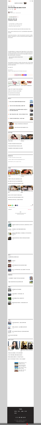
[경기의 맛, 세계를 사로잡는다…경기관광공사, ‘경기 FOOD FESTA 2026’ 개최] (9, 234)
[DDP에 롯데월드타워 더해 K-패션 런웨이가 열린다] (9, 265)
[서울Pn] (9, 1)
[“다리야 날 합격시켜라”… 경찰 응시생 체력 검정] (9, 323)
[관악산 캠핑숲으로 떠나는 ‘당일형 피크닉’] (9, 298)
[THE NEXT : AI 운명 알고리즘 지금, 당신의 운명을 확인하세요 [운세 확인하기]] (20, 75)
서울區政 (9, 286)
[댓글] (14, 9)
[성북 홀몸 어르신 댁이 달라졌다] (9, 290)
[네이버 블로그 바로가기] (25, 417)
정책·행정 (9, 222)
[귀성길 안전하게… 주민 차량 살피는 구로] (9, 294)
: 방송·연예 (10, 339)
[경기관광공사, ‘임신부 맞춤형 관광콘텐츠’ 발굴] (9, 229)
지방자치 (19, 411)
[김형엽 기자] (9, 13)
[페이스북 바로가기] (16, 417)
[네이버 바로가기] (23, 417)
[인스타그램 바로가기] (21, 417)
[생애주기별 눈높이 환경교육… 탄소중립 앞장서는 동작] (9, 303)
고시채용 (9, 320)
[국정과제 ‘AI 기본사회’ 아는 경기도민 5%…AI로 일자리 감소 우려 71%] (9, 225)
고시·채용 (25, 411)
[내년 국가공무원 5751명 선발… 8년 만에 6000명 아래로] (9, 332)
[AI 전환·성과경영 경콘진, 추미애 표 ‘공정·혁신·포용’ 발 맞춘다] (9, 238)
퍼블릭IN (15, 413)
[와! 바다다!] (9, 261)
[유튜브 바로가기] (19, 417)
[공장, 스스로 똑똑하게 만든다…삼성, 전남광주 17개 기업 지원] (9, 270)
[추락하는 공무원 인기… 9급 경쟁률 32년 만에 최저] (9, 327)
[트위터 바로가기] (18, 417)
